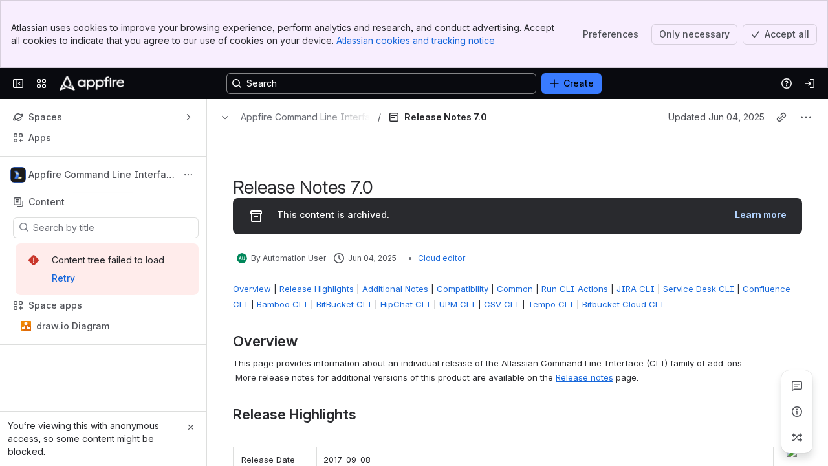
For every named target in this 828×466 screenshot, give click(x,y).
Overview (252, 288)
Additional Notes (395, 288)
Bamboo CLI (282, 304)
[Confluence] (92, 83)
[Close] (191, 427)
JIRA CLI (635, 288)
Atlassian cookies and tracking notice (415, 40)
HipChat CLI (405, 304)
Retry (63, 277)
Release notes (584, 377)
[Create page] (797, 437)
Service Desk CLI (698, 288)
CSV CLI (501, 304)
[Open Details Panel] (797, 411)
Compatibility (462, 288)
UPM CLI (457, 304)
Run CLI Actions (574, 288)
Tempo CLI (551, 304)
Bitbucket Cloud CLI (623, 304)
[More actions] (188, 175)
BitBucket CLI (344, 304)
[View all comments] (797, 385)
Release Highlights (316, 288)
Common (515, 288)
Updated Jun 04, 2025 (716, 116)
